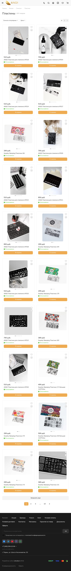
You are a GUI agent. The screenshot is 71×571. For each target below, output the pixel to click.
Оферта (5, 526)
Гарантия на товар (46, 522)
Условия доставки (8, 522)
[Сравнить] (31, 30)
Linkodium (17, 561)
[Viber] (16, 541)
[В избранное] (31, 27)
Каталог (5, 518)
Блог (39, 518)
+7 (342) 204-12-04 (8, 546)
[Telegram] (8, 541)
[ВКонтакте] (4, 541)
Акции (14, 518)
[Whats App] (20, 541)
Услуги (31, 518)
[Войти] (53, 3)
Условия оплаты (50, 518)
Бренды (23, 518)
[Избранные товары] (63, 3)
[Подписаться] (65, 531)
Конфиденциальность (9, 566)
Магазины (32, 522)
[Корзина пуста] (68, 3)
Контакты (21, 522)
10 (45, 504)
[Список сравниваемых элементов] (58, 3)
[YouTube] (12, 541)
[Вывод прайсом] (67, 20)
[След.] (49, 504)
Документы (61, 522)
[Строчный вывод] (64, 20)
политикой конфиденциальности (35, 535)
